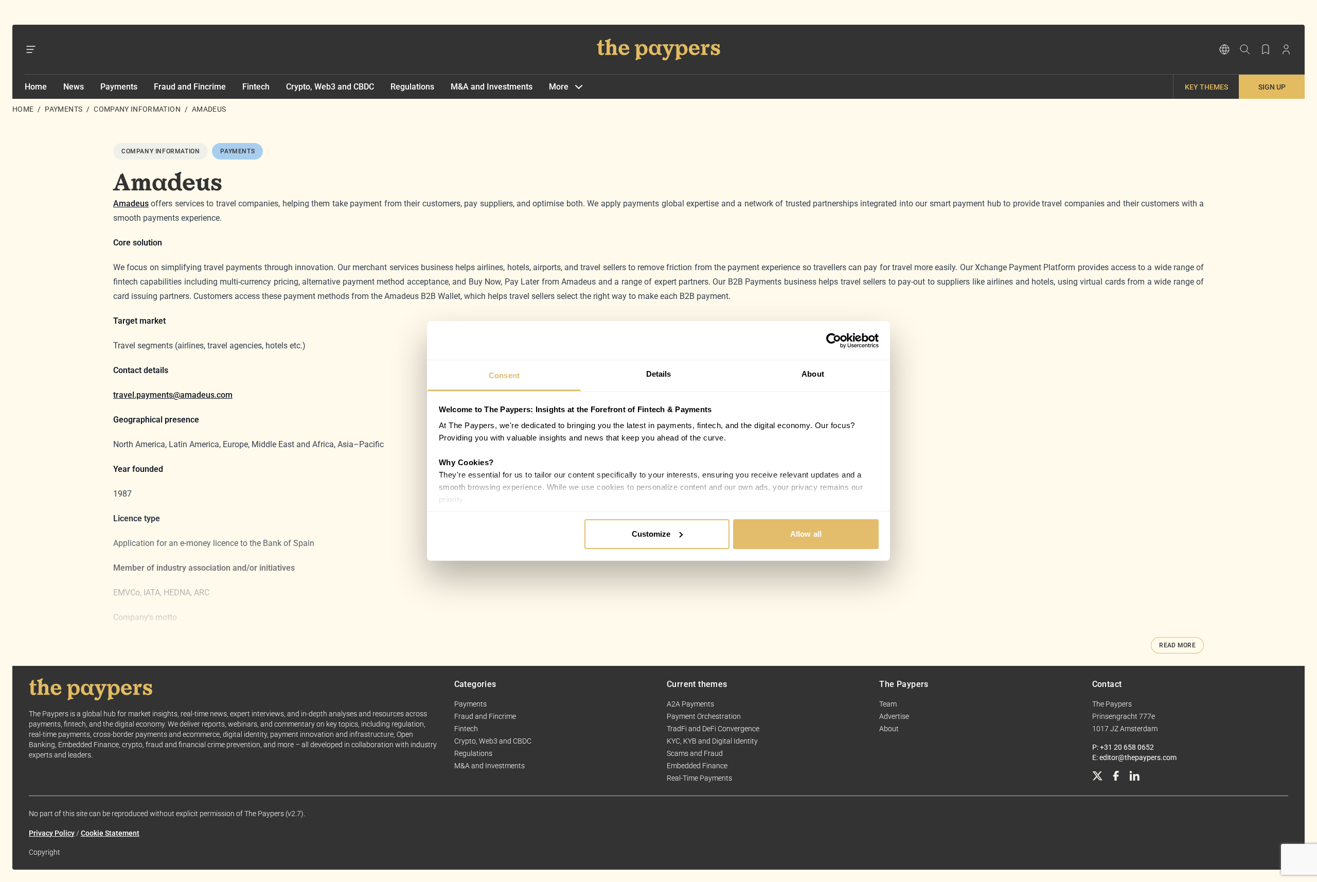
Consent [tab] (504, 375)
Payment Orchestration (704, 716)
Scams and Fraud (695, 753)
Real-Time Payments (699, 778)
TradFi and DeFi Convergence (713, 729)
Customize (651, 534)
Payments (118, 87)
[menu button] (31, 49)
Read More (1177, 645)
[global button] (1224, 49)
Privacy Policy (52, 833)
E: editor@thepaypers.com (1134, 757)
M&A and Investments (491, 87)
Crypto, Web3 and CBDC (330, 87)
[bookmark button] (1265, 49)
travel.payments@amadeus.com (173, 395)
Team (888, 704)
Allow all (806, 534)
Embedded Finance (697, 766)
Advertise (894, 716)
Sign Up (1272, 87)
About (889, 729)
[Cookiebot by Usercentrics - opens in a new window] (834, 340)
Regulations (412, 87)
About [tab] (813, 373)
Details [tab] (658, 373)
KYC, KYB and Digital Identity (712, 741)
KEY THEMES (1206, 87)
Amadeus (131, 203)
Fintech (256, 87)
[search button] (1245, 49)
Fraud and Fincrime (190, 87)
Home (36, 87)
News (73, 87)
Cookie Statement (110, 833)
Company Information (137, 109)
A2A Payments (690, 704)
